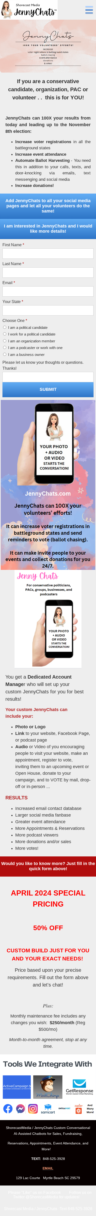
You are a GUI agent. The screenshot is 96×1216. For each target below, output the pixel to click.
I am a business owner (26, 354)
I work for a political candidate (31, 334)
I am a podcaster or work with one (35, 348)
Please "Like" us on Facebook (34, 1192)
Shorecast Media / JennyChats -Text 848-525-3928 (48, 1209)
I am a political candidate (28, 327)
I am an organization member (31, 341)
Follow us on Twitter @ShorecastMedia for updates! (52, 1194)
